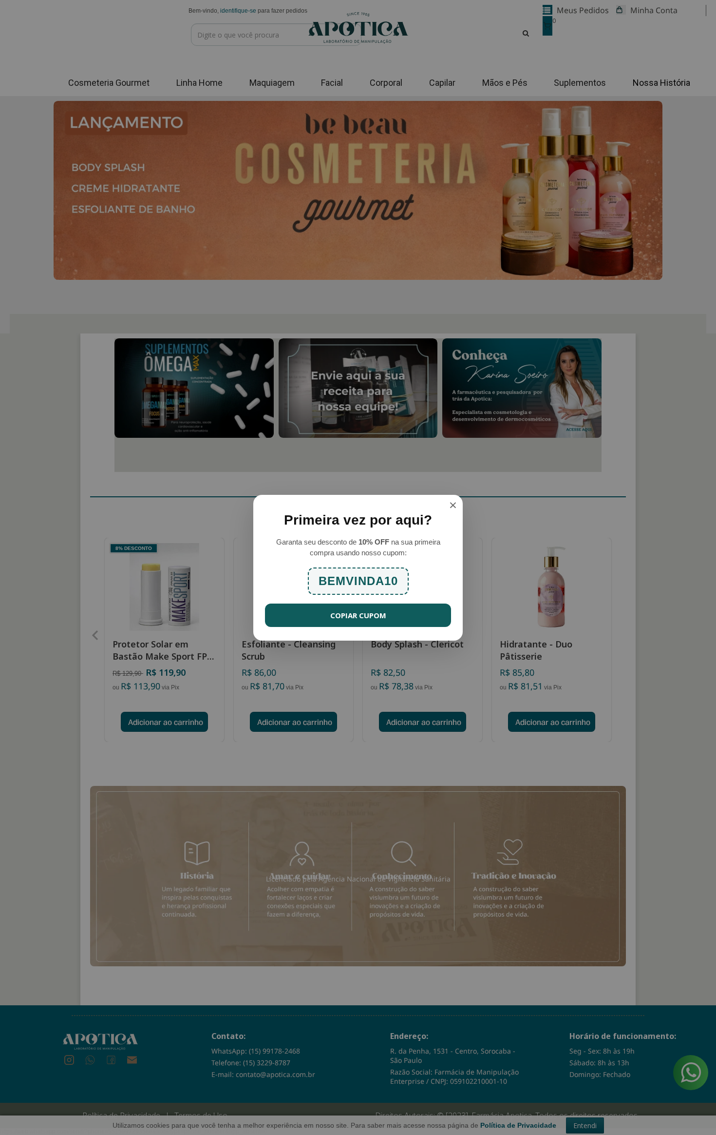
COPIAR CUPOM (358, 615)
